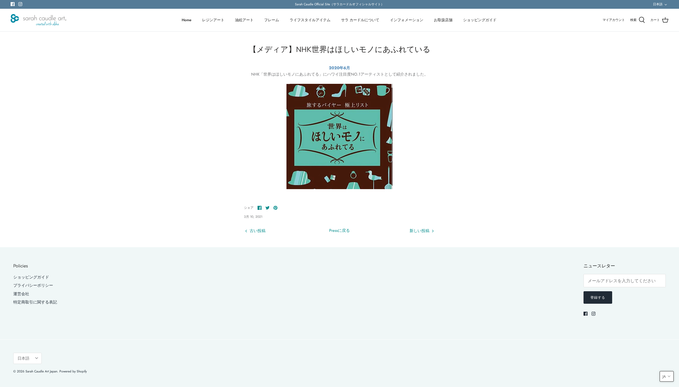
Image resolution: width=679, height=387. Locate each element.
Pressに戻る (339, 230)
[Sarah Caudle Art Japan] (38, 20)
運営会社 (21, 294)
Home (186, 20)
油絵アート (244, 20)
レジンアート (213, 20)
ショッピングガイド (480, 20)
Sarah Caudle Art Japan (41, 371)
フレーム (271, 20)
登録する (597, 297)
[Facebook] (13, 4)
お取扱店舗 (443, 20)
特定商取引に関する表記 (35, 302)
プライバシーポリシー (33, 285)
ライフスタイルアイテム (310, 20)
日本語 (658, 4)
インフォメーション (406, 20)
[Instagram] (20, 4)
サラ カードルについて (360, 20)
